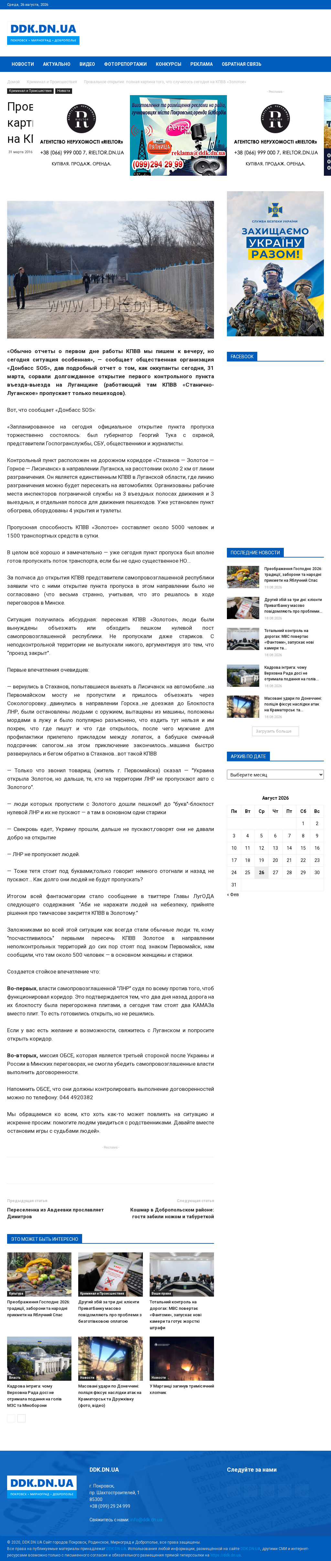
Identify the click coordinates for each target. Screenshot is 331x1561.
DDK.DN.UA (116, 1548)
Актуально (56, 64)
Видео (87, 64)
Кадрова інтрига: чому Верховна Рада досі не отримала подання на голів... (291, 673)
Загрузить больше (274, 731)
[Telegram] (287, 4)
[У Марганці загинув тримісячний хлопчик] (182, 1359)
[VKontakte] (308, 4)
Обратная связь (242, 64)
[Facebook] (276, 4)
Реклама (201, 64)
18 (247, 860)
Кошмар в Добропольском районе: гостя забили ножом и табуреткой (172, 1213)
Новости (23, 64)
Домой (13, 82)
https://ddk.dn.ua (225, 1555)
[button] (316, 65)
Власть (15, 1377)
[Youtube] (319, 4)
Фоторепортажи (125, 64)
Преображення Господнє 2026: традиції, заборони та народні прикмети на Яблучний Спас (38, 1308)
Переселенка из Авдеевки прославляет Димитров (55, 1213)
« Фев (233, 894)
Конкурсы (168, 64)
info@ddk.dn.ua (146, 1519)
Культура (16, 1293)
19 (261, 860)
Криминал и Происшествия (52, 82)
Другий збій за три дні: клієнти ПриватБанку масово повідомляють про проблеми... (293, 606)
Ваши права (161, 1293)
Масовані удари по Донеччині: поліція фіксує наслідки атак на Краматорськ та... (293, 704)
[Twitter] (298, 4)
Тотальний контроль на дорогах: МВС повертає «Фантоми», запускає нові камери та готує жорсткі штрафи (175, 1314)
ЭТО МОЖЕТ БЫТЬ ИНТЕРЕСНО (44, 1239)
